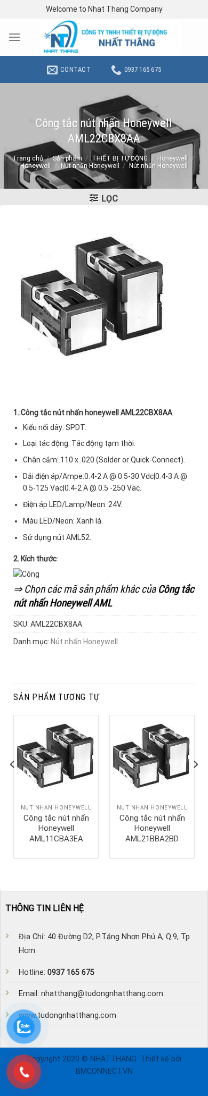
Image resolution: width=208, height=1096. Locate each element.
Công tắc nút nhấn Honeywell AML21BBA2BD (152, 828)
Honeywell (172, 158)
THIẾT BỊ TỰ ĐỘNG (120, 158)
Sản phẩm (67, 158)
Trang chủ (27, 158)
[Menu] (14, 37)
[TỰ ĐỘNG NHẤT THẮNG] (110, 37)
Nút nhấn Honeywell (90, 166)
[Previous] (12, 786)
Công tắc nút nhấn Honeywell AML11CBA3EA (56, 828)
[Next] (195, 786)
